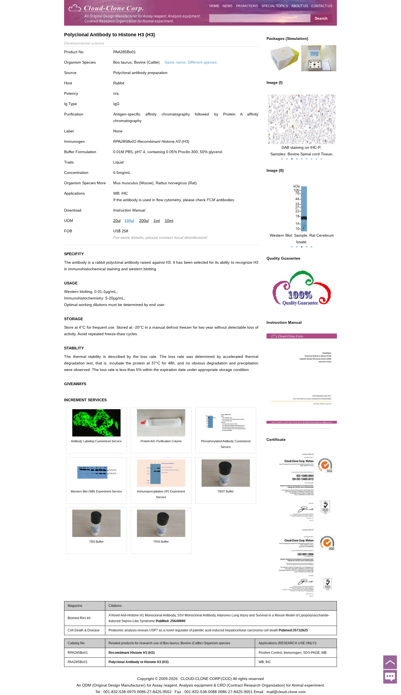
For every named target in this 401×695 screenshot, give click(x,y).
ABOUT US (299, 6)
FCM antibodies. (221, 200)
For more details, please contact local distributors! (160, 237)
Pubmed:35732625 (293, 630)
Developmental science (84, 43)
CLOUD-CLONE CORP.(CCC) (206, 678)
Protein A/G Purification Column (161, 441)
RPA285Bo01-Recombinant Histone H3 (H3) (151, 141)
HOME (214, 6)
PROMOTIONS (247, 6)
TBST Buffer (225, 491)
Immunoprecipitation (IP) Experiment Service (161, 494)
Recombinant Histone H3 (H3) (132, 653)
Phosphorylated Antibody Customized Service (225, 444)
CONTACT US (321, 6)
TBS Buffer (96, 541)
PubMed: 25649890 (170, 621)
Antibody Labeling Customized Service (96, 441)
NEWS (227, 6)
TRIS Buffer (161, 541)
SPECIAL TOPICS (274, 6)
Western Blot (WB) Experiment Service (96, 491)
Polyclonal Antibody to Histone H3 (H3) (139, 662)
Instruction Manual (129, 210)
